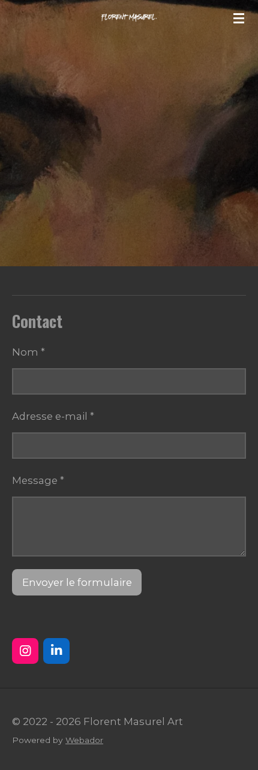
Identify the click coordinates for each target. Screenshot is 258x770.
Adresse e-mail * (53, 416)
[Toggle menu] (239, 18)
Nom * (28, 352)
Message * (38, 480)
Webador (84, 740)
